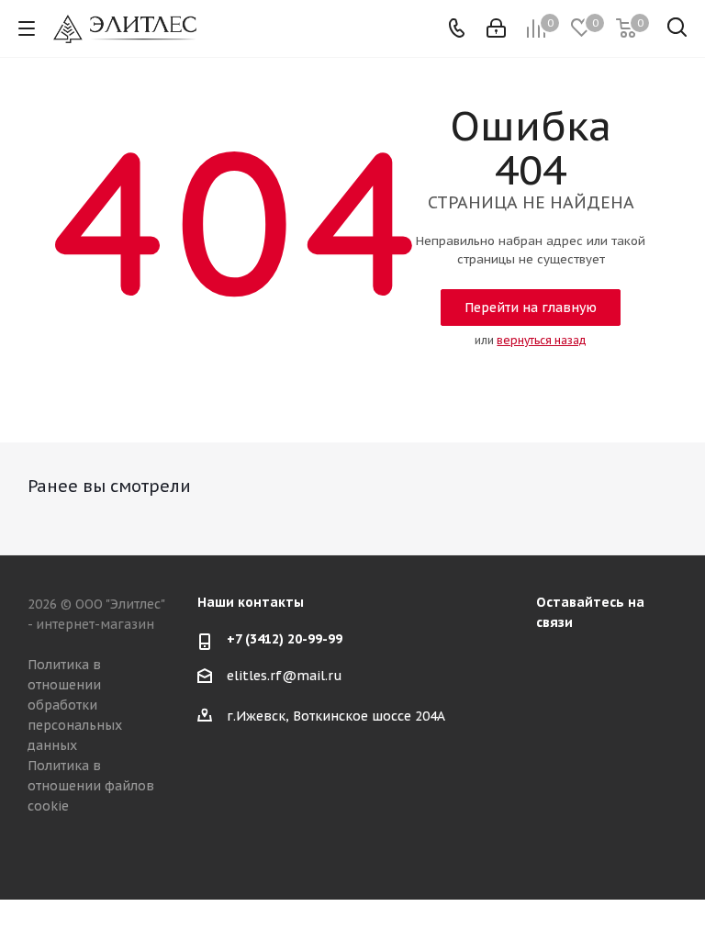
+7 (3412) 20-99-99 (284, 639)
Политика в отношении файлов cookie (91, 785)
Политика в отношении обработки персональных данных (75, 705)
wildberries (600, 709)
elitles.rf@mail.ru (284, 675)
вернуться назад (542, 340)
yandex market (554, 709)
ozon (646, 663)
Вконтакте (554, 663)
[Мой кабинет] (496, 28)
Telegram (600, 663)
